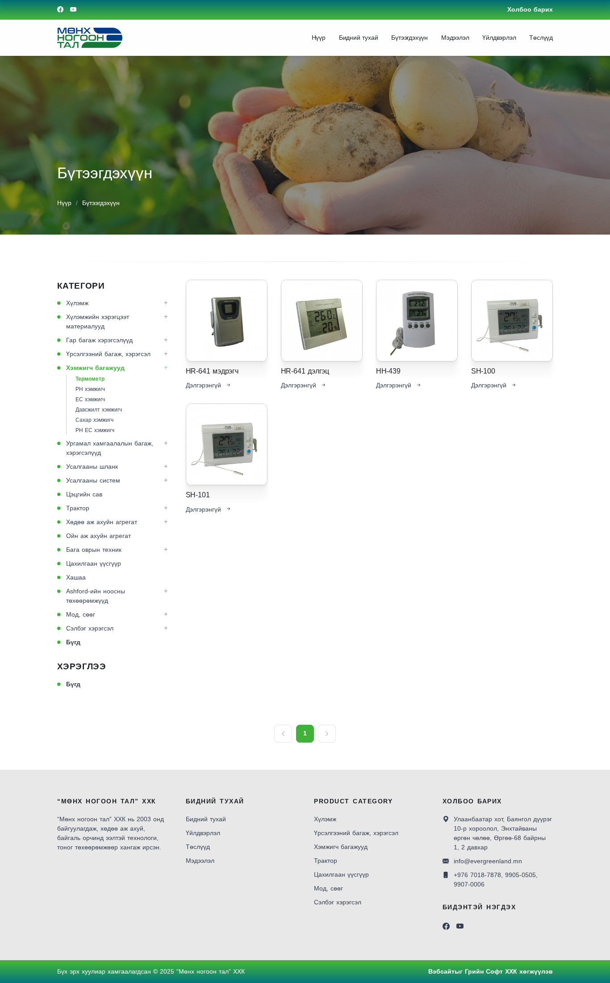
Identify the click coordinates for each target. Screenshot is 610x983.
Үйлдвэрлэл (499, 37)
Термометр (89, 379)
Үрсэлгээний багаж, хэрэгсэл (108, 353)
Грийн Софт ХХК (491, 971)
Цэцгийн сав (84, 494)
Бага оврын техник (93, 549)
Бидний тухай (358, 37)
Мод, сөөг (80, 614)
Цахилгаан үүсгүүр (93, 563)
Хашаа (76, 577)
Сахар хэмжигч (94, 420)
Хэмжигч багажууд (95, 367)
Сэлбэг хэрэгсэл (89, 628)
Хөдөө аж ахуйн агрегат (101, 521)
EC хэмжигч (90, 399)
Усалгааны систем (93, 480)
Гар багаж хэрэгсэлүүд (99, 340)
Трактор (77, 508)
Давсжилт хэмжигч (98, 410)
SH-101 (198, 495)
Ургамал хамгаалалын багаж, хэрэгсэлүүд (109, 448)
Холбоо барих (530, 9)
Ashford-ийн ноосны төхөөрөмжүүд (95, 596)
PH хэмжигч (90, 389)
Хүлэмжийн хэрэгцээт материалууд (97, 321)
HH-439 (388, 371)
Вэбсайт (441, 971)
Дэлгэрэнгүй (203, 385)
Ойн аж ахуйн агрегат (98, 535)
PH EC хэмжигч (94, 430)
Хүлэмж (77, 303)
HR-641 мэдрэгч (212, 371)
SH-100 (483, 371)
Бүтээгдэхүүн (409, 37)
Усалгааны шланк (92, 466)
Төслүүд (541, 37)
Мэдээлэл (455, 37)
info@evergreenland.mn (488, 861)
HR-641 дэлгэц (305, 371)
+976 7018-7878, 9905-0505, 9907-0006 (496, 879)
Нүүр (319, 37)
